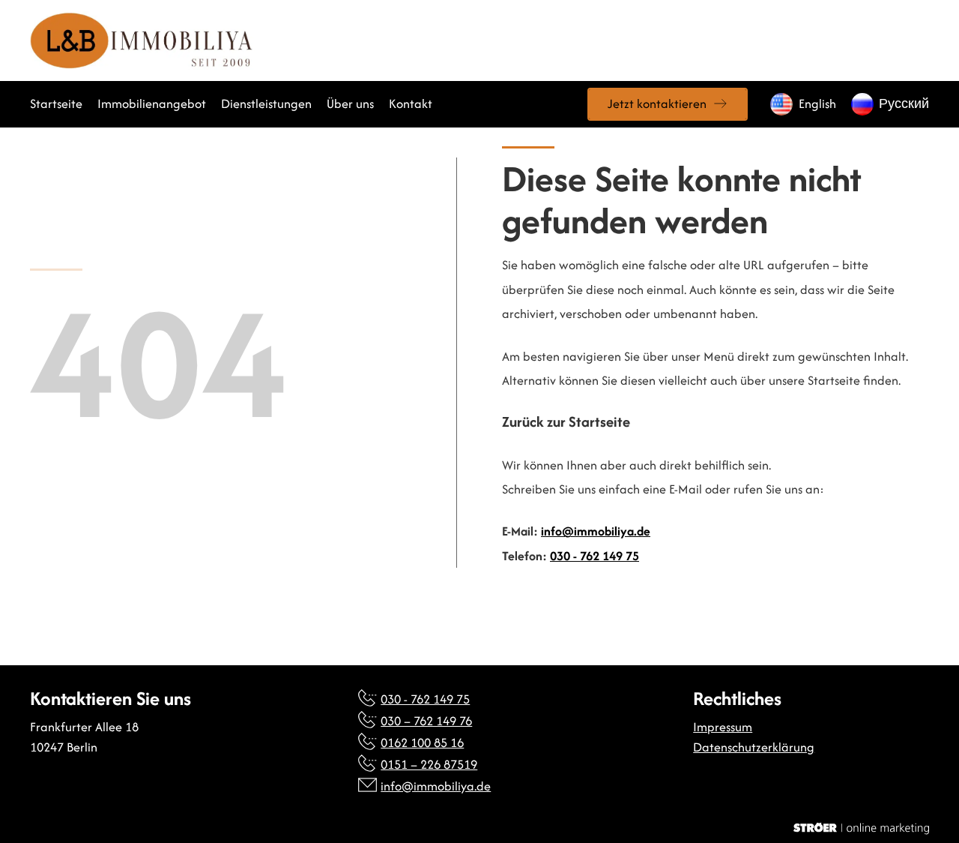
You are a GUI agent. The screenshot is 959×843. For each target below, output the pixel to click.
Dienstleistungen (266, 103)
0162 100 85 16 (422, 743)
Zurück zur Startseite (566, 422)
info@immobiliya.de (595, 531)
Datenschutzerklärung (753, 747)
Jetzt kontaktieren (657, 103)
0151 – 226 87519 (429, 764)
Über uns (350, 103)
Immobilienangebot (151, 103)
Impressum (722, 727)
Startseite (56, 103)
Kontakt (410, 103)
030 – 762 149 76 (426, 721)
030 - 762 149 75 (594, 556)
